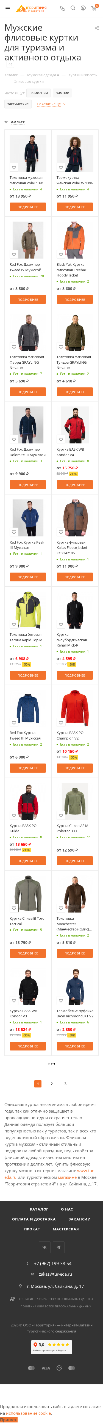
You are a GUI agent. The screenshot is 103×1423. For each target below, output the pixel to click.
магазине (67, 1177)
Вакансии (79, 1219)
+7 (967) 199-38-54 (52, 1263)
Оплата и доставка (34, 1219)
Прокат (32, 1229)
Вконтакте (45, 1247)
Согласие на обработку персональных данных (56, 1299)
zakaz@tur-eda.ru (55, 1274)
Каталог (39, 1209)
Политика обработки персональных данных (56, 1306)
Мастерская (66, 1229)
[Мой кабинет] (83, 8)
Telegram (59, 1247)
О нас (67, 1209)
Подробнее (28, 207)
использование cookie (28, 1413)
